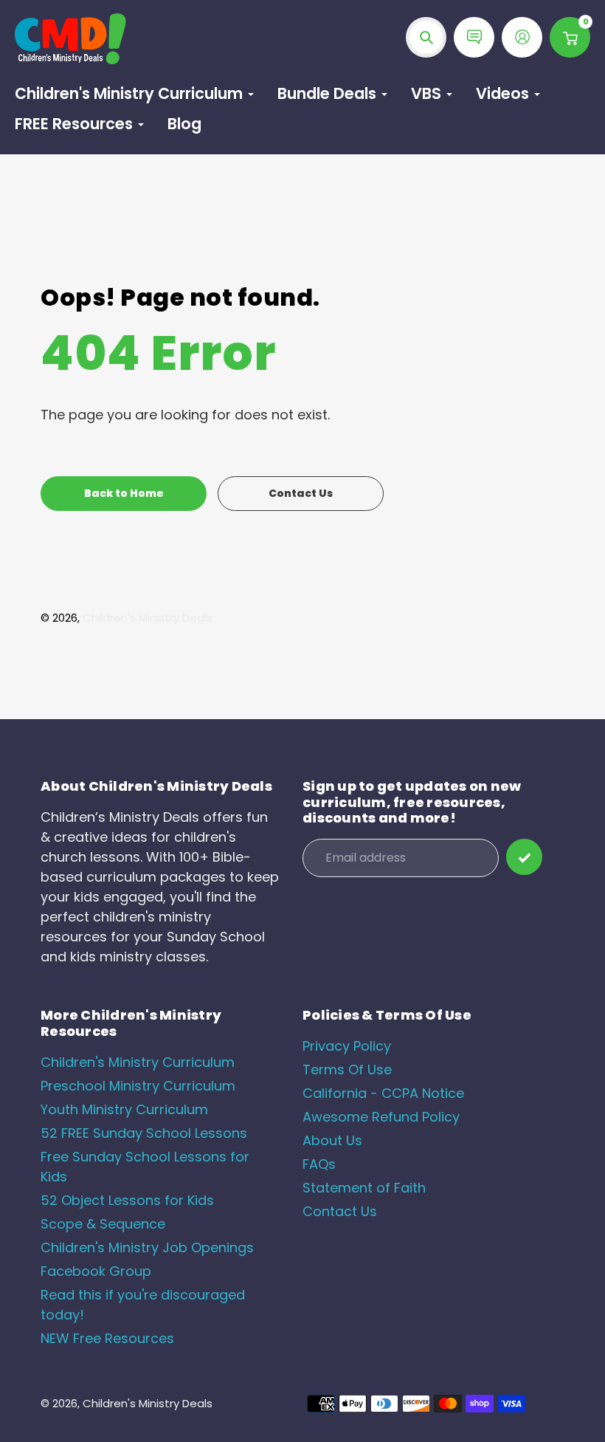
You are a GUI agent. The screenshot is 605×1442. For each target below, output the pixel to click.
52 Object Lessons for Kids (127, 1200)
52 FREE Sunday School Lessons (144, 1133)
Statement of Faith (364, 1187)
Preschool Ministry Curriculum (138, 1086)
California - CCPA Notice (383, 1093)
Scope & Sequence (103, 1224)
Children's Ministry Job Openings (147, 1247)
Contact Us (339, 1211)
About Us (332, 1140)
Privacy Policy (346, 1046)
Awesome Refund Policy (381, 1117)
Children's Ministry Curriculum (138, 1062)
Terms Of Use (347, 1069)
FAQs (319, 1164)
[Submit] (524, 857)
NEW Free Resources (107, 1338)
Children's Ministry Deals (147, 617)
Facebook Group (96, 1271)
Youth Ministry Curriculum (124, 1109)
